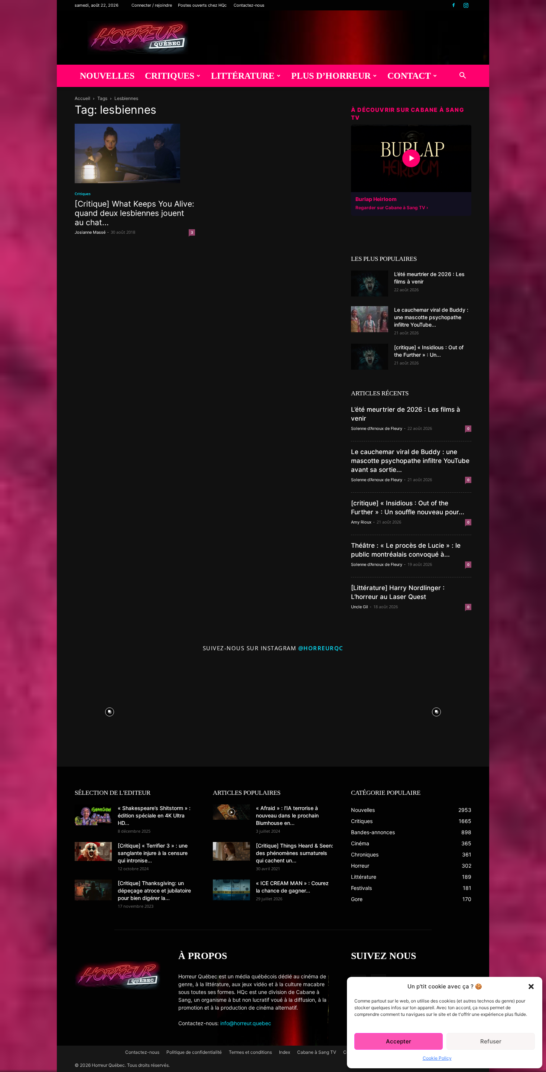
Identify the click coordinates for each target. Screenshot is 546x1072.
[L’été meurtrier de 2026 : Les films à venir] (369, 284)
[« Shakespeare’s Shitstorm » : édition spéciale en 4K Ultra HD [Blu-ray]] (93, 814)
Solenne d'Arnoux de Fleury (376, 428)
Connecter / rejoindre (151, 5)
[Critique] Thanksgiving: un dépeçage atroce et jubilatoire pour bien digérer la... (154, 890)
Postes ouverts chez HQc (202, 5)
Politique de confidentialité (194, 1052)
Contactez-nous (249, 5)
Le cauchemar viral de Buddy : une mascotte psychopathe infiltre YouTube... (431, 317)
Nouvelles (107, 76)
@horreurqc (321, 648)
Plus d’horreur (331, 76)
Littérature (242, 76)
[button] (531, 986)
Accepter (398, 1041)
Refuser (490, 1041)
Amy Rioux (361, 522)
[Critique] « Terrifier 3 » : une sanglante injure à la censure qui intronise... (153, 853)
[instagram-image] (109, 710)
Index (284, 1052)
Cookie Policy (437, 1058)
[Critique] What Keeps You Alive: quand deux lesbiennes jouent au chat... (134, 213)
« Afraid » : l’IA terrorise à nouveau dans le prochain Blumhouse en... (287, 815)
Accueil (82, 98)
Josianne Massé (90, 232)
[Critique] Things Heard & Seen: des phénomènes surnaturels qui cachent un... (294, 853)
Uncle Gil (359, 606)
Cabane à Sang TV (316, 1052)
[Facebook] (453, 5)
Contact (409, 76)
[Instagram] (465, 5)
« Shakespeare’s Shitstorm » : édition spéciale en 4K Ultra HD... (154, 815)
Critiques (169, 76)
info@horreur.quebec (245, 1023)
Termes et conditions (250, 1052)
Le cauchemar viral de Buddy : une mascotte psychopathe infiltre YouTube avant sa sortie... (410, 460)
